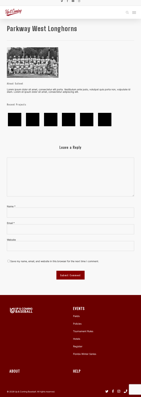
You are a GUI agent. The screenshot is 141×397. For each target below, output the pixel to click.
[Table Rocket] (68, 119)
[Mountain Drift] (86, 119)
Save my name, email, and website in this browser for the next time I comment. (54, 261)
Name (11, 206)
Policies (77, 323)
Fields (76, 316)
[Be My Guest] (32, 119)
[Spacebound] (14, 119)
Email (11, 223)
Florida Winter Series (84, 353)
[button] (134, 12)
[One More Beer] (104, 119)
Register (77, 346)
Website (11, 239)
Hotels (76, 338)
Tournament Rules (83, 331)
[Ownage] (50, 119)
